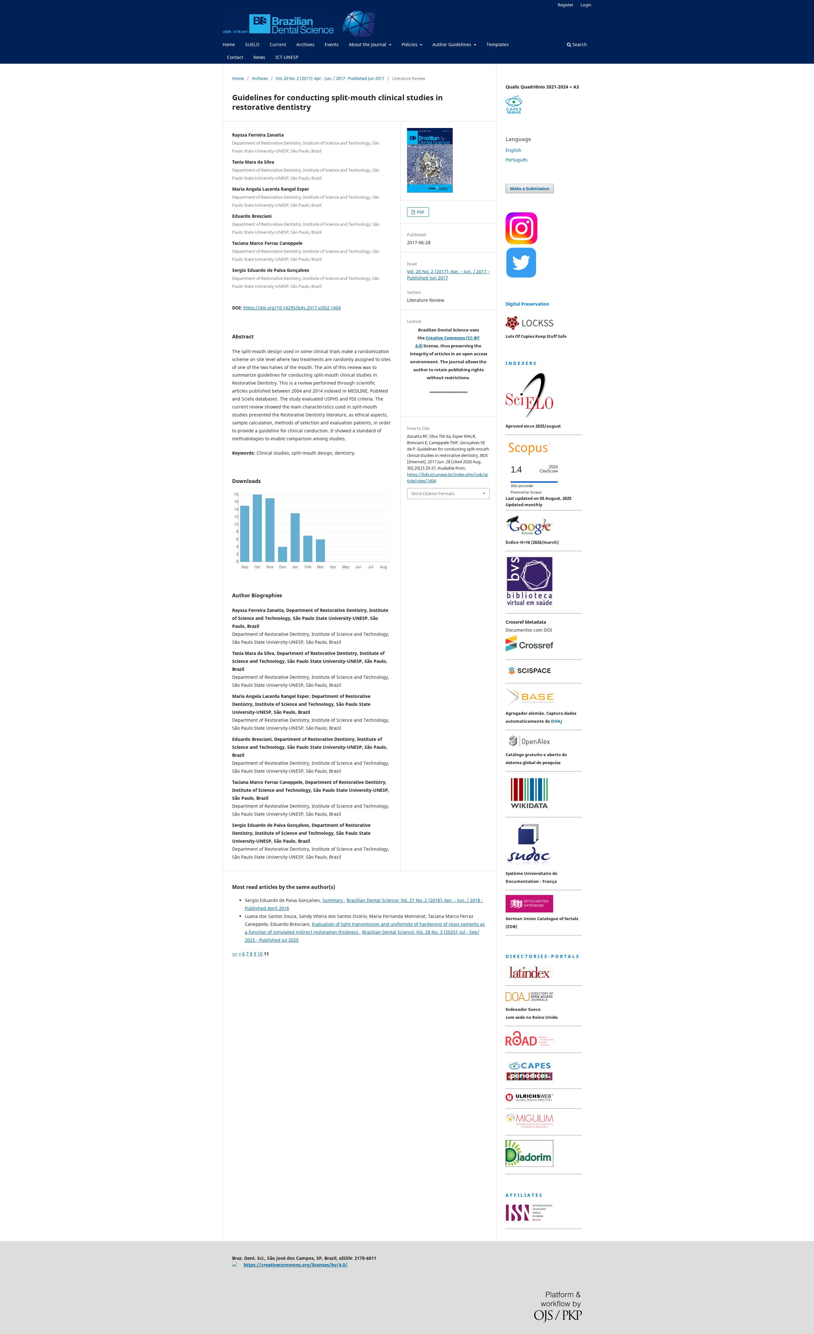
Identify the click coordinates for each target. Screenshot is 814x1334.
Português (517, 160)
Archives (305, 44)
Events (332, 44)
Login (586, 5)
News (259, 57)
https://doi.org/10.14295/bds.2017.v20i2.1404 (292, 308)
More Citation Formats (432, 493)
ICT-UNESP (286, 57)
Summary (333, 900)
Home (229, 44)
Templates (497, 44)
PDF (420, 212)
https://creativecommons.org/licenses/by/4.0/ (296, 1265)
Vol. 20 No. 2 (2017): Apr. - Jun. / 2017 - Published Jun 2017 (330, 78)
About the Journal (368, 44)
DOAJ (556, 721)
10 (260, 954)
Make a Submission (529, 188)
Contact (235, 57)
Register (565, 5)
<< (234, 954)
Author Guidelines (452, 44)
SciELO (252, 44)
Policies (410, 44)
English (513, 150)
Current (278, 44)
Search (579, 44)
